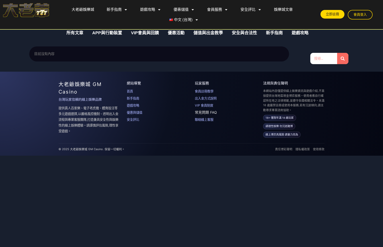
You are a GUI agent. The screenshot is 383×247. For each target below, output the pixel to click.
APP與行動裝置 (107, 33)
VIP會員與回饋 (145, 33)
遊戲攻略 (147, 9)
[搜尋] (342, 58)
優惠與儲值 (134, 112)
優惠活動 (176, 33)
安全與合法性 (244, 33)
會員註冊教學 (204, 91)
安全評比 (248, 9)
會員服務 (214, 9)
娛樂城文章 (283, 9)
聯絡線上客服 (204, 119)
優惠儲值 (181, 9)
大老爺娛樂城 (83, 9)
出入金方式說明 (206, 98)
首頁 (130, 91)
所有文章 (74, 33)
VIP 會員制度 (204, 105)
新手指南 (114, 9)
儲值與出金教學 (208, 33)
